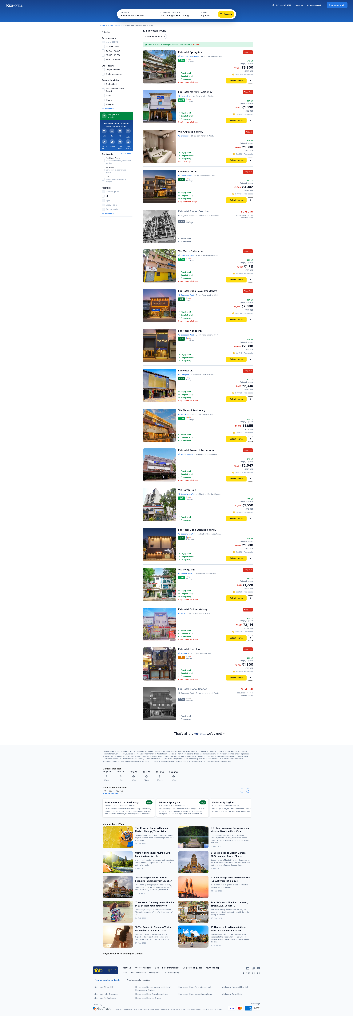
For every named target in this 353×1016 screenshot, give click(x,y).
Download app (212, 968)
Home (102, 25)
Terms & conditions (138, 972)
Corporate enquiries (192, 968)
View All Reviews (111, 793)
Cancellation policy (171, 972)
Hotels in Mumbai (115, 25)
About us (299, 5)
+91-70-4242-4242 (283, 5)
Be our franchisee (171, 968)
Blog (157, 968)
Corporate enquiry (314, 5)
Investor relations (142, 968)
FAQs (125, 972)
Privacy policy (155, 972)
